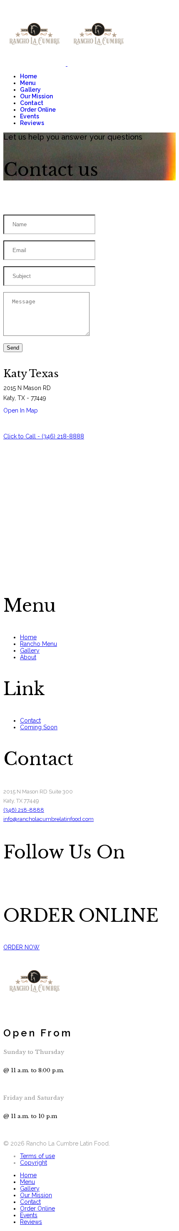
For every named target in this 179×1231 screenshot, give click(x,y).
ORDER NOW (21, 947)
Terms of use (37, 1156)
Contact (31, 103)
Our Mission (36, 96)
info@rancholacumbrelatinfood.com (48, 819)
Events (29, 116)
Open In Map (20, 410)
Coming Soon (38, 727)
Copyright (33, 1162)
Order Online (38, 109)
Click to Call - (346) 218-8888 (43, 436)
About (28, 657)
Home (28, 76)
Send (13, 348)
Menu (28, 83)
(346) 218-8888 (23, 810)
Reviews (32, 123)
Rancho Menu (38, 644)
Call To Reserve (24, 1136)
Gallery (30, 89)
